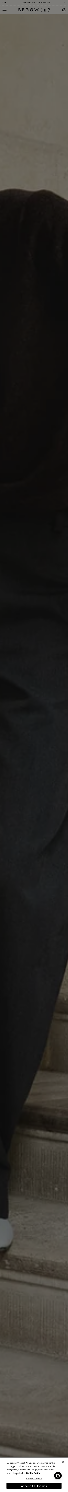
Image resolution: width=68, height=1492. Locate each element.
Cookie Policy (33, 1473)
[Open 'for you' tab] (58, 1475)
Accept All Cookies (34, 1486)
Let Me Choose (34, 1478)
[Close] (62, 1462)
